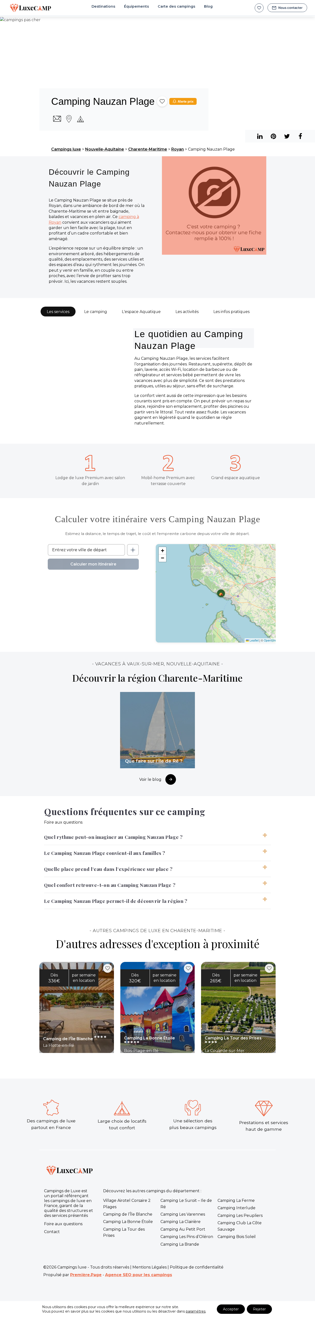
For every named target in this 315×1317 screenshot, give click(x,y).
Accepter (231, 1309)
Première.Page (86, 1274)
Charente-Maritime (147, 149)
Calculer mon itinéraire (93, 564)
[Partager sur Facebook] (300, 136)
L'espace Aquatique (141, 311)
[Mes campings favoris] (259, 7)
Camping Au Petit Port (182, 1229)
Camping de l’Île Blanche (127, 1214)
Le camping (95, 311)
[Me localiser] (133, 550)
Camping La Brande (179, 1244)
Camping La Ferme (236, 1200)
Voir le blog (150, 779)
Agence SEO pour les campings (138, 1274)
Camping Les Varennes (182, 1214)
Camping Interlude (236, 1208)
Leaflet (254, 640)
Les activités (187, 311)
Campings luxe (66, 149)
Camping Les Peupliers (240, 1215)
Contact (52, 1231)
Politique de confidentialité (196, 1267)
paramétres (195, 1311)
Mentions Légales (149, 1267)
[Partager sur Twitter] (287, 136)
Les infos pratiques (231, 311)
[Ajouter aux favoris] (162, 101)
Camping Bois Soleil (237, 1236)
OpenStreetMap (274, 640)
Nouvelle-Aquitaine (104, 149)
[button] (221, 593)
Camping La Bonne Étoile (128, 1221)
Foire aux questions (63, 1224)
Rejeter (259, 1309)
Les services (58, 311)
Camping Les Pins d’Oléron (186, 1236)
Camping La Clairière (180, 1221)
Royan (177, 149)
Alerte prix (185, 101)
